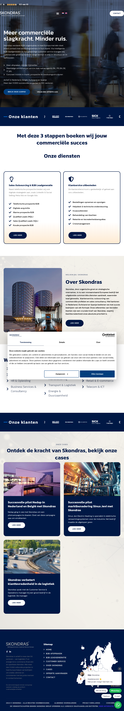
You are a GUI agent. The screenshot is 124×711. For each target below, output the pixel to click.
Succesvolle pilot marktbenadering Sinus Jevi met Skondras (90, 506)
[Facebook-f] (1, 4)
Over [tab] (98, 342)
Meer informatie (106, 706)
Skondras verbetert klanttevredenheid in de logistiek (31, 581)
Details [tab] (62, 342)
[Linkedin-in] (4, 4)
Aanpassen (60, 374)
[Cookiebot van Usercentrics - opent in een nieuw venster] (104, 335)
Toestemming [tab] (25, 342)
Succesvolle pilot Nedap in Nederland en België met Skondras (32, 504)
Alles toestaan (97, 374)
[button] (111, 4)
